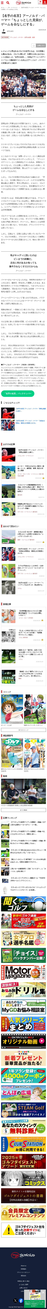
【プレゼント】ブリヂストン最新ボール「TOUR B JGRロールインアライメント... (27, 879)
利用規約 (23, 1269)
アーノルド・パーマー (16, 37)
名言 (33, 37)
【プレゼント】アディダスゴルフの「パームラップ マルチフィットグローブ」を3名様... (28, 888)
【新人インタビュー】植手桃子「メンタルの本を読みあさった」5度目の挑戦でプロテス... (28, 860)
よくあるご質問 (23, 1284)
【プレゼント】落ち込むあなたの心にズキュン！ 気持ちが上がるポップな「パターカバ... (28, 851)
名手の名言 (27, 37)
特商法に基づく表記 (23, 1281)
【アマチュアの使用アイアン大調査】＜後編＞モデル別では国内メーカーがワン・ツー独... (28, 823)
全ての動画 (23, 810)
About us (23, 1265)
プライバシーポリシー (23, 1272)
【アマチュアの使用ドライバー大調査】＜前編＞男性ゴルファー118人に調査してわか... (28, 842)
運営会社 (23, 1275)
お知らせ (23, 1291)
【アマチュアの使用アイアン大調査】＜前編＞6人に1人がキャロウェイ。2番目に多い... (27, 832)
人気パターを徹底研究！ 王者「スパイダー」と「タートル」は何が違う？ (28, 870)
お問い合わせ (23, 1288)
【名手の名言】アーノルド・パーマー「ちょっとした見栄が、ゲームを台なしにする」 (23, 20)
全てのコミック (24, 730)
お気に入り (41, 45)
